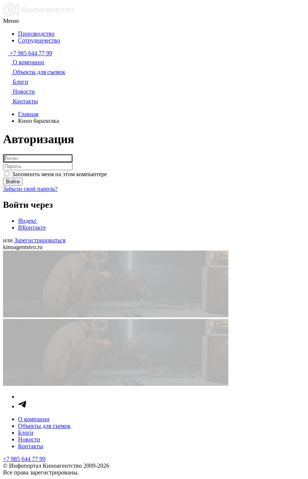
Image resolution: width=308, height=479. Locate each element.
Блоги (25, 432)
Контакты (30, 446)
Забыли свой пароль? (30, 189)
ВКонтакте (32, 227)
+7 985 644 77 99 (24, 459)
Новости (29, 439)
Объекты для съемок (44, 426)
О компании (34, 419)
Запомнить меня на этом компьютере (59, 174)
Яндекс (27, 221)
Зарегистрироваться (39, 240)
